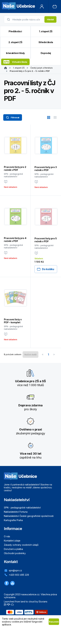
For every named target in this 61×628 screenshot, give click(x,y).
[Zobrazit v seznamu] (55, 117)
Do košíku (48, 269)
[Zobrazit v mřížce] (48, 117)
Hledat (50, 19)
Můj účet (42, 6)
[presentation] (27, 19)
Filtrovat (15, 117)
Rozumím (54, 621)
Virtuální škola (19, 62)
